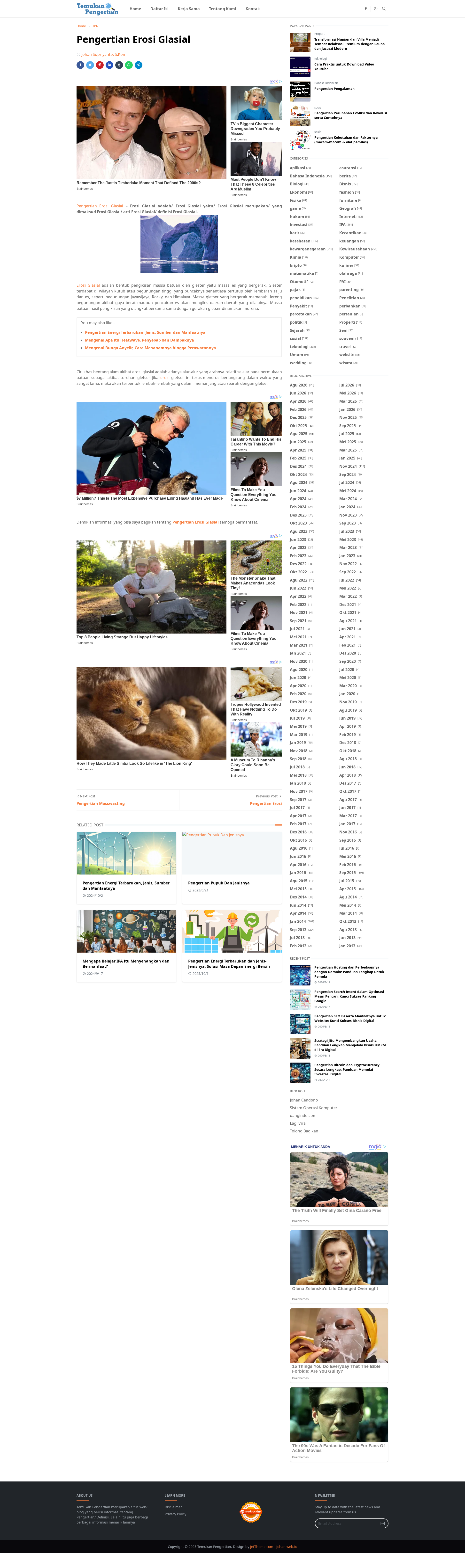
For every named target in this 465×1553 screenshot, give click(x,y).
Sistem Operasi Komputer (313, 1107)
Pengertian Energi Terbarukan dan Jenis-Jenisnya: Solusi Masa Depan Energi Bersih (229, 963)
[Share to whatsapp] (129, 65)
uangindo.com (303, 1115)
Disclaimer (173, 1507)
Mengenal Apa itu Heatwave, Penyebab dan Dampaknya (139, 340)
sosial (318, 107)
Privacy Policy (175, 1514)
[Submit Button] (382, 1523)
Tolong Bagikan (304, 1131)
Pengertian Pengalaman (334, 88)
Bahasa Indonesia (326, 83)
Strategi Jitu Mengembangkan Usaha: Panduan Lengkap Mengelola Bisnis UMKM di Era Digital (350, 1045)
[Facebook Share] (80, 65)
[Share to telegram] (138, 65)
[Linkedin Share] (109, 65)
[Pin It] (100, 65)
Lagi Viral (298, 1123)
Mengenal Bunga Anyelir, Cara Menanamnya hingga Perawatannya (150, 347)
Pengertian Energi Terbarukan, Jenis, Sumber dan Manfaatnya (145, 332)
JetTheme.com (261, 1546)
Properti (319, 34)
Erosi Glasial (88, 285)
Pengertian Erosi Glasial (100, 206)
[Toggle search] (384, 8)
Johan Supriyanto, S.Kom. (104, 54)
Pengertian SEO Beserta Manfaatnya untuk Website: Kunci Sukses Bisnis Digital (350, 1018)
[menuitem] (135, 8)
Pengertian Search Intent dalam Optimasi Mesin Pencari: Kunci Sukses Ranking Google (349, 996)
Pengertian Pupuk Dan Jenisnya (219, 883)
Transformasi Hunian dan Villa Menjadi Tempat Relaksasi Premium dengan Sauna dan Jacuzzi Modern (349, 44)
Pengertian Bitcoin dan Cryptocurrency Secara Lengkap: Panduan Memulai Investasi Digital (347, 1069)
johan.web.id (286, 1546)
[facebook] (366, 9)
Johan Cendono (304, 1100)
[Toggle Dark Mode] (376, 9)
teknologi (320, 59)
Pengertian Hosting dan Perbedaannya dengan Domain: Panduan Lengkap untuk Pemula (349, 972)
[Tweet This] (90, 65)
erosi (165, 377)
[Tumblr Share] (119, 65)
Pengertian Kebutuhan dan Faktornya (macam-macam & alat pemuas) (346, 139)
